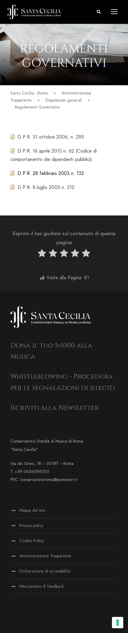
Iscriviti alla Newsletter (54, 408)
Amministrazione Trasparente (45, 556)
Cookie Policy (31, 541)
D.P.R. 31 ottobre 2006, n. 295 (51, 137)
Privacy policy (31, 525)
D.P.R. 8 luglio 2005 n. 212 (46, 187)
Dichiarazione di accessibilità (44, 571)
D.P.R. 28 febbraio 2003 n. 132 (51, 173)
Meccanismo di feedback (41, 586)
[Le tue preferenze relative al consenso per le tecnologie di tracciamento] (117, 622)
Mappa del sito (32, 510)
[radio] (42, 254)
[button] (99, 12)
